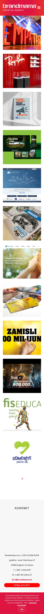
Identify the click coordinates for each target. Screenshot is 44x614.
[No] (41, 603)
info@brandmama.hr (22, 579)
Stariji (22, 478)
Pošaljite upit (22, 585)
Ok (21, 609)
